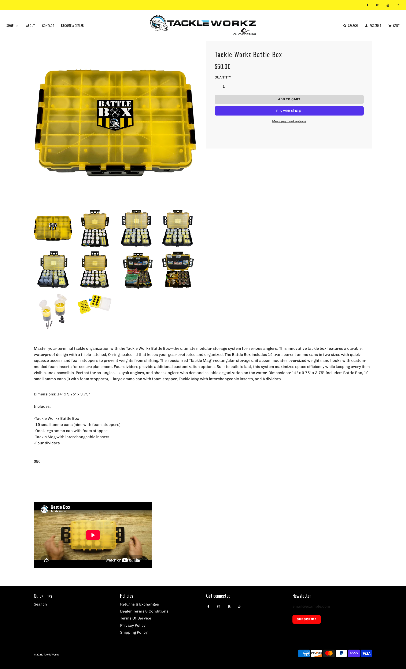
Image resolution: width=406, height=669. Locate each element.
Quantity (223, 77)
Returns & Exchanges (139, 604)
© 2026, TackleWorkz (46, 654)
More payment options (289, 121)
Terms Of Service (135, 618)
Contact (48, 25)
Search (40, 604)
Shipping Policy (134, 632)
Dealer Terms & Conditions (144, 611)
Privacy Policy (132, 625)
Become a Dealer (72, 25)
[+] (231, 86)
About (30, 25)
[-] (216, 86)
